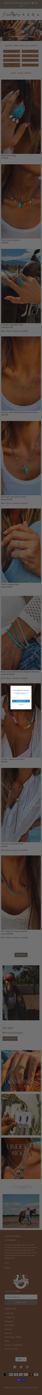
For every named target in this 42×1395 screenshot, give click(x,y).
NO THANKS (21, 704)
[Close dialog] (30, 687)
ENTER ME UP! (21, 701)
